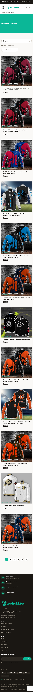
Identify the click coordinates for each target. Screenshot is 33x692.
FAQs (2, 638)
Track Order (4, 641)
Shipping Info (4, 647)
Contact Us (4, 650)
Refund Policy (4, 689)
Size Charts (4, 644)
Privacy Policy (13, 689)
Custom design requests (7, 629)
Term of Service (22, 689)
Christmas (4, 626)
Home (3, 12)
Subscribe (27, 659)
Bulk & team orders (6, 632)
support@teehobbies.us (9, 615)
